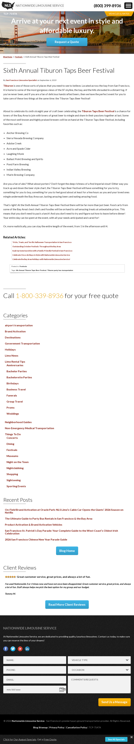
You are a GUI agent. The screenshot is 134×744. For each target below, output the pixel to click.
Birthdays (13, 383)
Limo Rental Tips (15, 361)
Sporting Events (16, 486)
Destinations (13, 337)
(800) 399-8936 (107, 5)
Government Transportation (22, 343)
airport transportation (19, 325)
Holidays (10, 349)
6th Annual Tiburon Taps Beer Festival (31, 270)
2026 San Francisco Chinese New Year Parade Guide (36, 539)
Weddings (13, 413)
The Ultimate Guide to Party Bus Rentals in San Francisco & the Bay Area (48, 518)
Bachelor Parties (17, 371)
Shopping (12, 474)
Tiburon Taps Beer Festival (98, 111)
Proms (11, 407)
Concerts (12, 437)
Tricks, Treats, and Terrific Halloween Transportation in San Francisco (42, 242)
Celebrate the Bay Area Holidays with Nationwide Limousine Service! (41, 259)
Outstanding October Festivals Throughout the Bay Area (36, 246)
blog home (7, 57)
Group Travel (15, 401)
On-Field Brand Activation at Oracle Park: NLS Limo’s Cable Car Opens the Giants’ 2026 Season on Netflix (64, 511)
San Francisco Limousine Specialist (21, 80)
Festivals (19, 57)
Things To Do (13, 434)
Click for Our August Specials (19, 739)
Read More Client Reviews (67, 604)
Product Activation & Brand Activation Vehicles (33, 524)
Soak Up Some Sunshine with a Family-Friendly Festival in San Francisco (42, 251)
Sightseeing (14, 480)
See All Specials (116, 739)
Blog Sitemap (40, 727)
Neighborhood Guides (18, 422)
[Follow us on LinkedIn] (27, 648)
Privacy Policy (56, 727)
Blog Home (67, 551)
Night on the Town (18, 461)
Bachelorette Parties (19, 377)
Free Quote (50, 739)
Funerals (12, 395)
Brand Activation (15, 331)
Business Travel (16, 389)
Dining (10, 443)
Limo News (11, 355)
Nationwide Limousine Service (30, 628)
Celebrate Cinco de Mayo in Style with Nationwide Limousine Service (41, 255)
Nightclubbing (15, 468)
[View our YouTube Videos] (20, 648)
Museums (12, 455)
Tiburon (8, 85)
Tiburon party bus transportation (60, 270)
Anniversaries (15, 365)
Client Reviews (19, 567)
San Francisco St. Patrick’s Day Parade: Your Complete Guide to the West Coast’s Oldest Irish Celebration (61, 532)
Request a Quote (67, 42)
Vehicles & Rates (119, 13)
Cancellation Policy (76, 727)
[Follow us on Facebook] (5, 648)
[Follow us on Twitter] (12, 648)
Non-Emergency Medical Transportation (29, 428)
